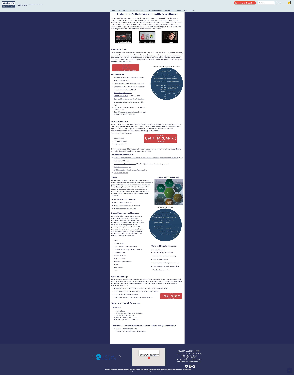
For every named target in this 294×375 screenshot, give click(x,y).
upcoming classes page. (122, 61)
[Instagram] (190, 366)
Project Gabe (120, 311)
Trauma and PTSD (130, 329)
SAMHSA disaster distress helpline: (126, 77)
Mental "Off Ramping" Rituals (126, 317)
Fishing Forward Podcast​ (167, 326)
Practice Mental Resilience (125, 315)
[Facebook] (193, 366)
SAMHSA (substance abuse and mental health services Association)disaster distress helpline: (146, 158)
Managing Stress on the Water (127, 319)
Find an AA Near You (121, 173)
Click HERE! (24, 5)
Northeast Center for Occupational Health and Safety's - (135, 326)
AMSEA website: (119, 170)
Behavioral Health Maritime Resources (130, 313)
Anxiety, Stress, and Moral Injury (135, 331)
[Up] (289, 370)
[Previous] (92, 357)
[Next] (120, 357)
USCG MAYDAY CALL (121, 96)
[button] (289, 2)
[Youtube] (186, 366)
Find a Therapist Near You (123, 202)
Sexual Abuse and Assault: (123, 112)
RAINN (116, 108)
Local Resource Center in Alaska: (125, 83)
